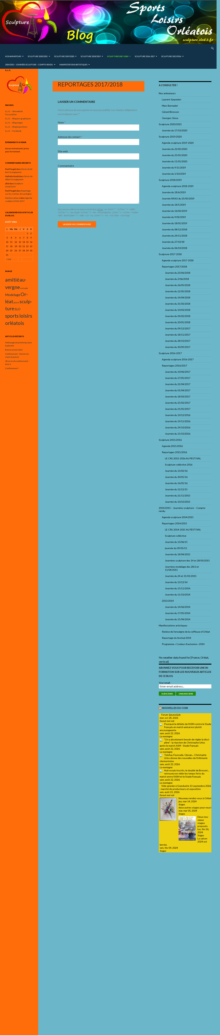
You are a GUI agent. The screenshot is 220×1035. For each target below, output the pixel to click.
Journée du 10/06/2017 (177, 371)
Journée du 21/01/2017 (177, 408)
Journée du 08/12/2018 (174, 229)
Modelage (12, 295)
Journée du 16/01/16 (176, 483)
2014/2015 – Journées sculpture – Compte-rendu (29, 64)
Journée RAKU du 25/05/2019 (178, 198)
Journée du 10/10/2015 (177, 501)
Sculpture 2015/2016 (171, 56)
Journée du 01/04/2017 (177, 390)
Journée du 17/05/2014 (177, 613)
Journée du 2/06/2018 (177, 278)
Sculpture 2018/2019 (91, 56)
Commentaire (66, 165)
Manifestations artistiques (73, 64)
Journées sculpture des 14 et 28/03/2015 (187, 560)
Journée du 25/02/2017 (177, 402)
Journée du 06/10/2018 (174, 248)
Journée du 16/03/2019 (174, 210)
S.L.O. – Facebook (13, 131)
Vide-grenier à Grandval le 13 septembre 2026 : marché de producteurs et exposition (185, 787)
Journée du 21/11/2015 (177, 495)
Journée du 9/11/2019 (174, 167)
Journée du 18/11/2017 (177, 334)
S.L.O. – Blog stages (14, 122)
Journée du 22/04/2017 (177, 384)
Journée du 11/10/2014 (177, 594)
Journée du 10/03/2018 (177, 309)
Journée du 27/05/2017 (177, 377)
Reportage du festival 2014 (176, 637)
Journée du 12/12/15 (176, 489)
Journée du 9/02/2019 (174, 217)
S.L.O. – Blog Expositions (16, 126)
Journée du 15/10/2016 (177, 433)
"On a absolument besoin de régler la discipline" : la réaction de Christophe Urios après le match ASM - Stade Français (185, 742)
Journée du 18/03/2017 (177, 396)
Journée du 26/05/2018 (177, 285)
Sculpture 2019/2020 (64, 56)
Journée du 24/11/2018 (174, 235)
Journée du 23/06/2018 (177, 272)
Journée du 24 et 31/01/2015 (180, 575)
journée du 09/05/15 (176, 548)
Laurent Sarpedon (171, 99)
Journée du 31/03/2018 (177, 303)
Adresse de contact (70, 136)
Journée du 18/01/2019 (174, 223)
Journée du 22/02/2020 (174, 148)
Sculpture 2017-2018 (117, 56)
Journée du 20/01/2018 (177, 322)
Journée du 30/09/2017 (177, 347)
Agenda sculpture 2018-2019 (178, 186)
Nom (61, 122)
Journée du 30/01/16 (176, 476)
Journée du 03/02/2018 (177, 316)
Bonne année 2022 (14, 349)
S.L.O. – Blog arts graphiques (18, 118)
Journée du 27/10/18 (173, 241)
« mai (8, 259)
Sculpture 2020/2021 (38, 56)
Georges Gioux (170, 118)
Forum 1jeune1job (171, 714)
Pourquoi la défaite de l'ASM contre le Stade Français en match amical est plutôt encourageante (185, 727)
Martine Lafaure (12, 198)
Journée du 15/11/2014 (177, 588)
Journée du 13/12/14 (176, 582)
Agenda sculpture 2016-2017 (178, 359)
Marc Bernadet (170, 105)
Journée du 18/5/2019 (174, 204)
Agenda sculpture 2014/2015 (178, 517)
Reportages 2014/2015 (174, 523)
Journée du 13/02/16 (176, 470)
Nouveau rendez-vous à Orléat (195, 798)
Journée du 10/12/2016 (177, 415)
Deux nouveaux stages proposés (203, 821)
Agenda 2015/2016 (172, 446)
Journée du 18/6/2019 (174, 192)
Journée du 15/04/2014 (177, 619)
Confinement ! (12, 368)
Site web (63, 151)
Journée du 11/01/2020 (174, 161)
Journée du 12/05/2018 (177, 291)
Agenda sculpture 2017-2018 (178, 260)
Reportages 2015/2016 (174, 452)
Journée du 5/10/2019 (174, 173)
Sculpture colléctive (175, 535)
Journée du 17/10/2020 (174, 130)
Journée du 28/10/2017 (177, 340)
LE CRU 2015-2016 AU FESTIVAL (183, 458)
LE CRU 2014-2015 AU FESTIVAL (183, 529)
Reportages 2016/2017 (174, 365)
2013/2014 (168, 600)
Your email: (164, 682)
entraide (24, 288)
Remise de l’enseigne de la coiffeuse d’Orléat (186, 631)
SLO (17, 309)
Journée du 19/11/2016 (177, 421)
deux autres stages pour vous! (195, 807)
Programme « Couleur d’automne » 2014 (183, 644)
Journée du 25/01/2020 (174, 155)
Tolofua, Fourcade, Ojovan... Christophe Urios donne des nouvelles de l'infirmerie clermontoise (183, 758)
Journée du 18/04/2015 (177, 554)
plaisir (16, 302)
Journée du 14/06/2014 (177, 606)
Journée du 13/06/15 (176, 541)
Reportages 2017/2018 (174, 266)
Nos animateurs (13, 56)
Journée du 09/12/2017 (177, 328)
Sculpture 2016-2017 (145, 56)
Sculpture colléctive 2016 (178, 464)
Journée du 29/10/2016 (177, 427)
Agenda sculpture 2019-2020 (178, 142)
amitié (12, 280)
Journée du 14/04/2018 (177, 297)
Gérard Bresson (170, 111)
